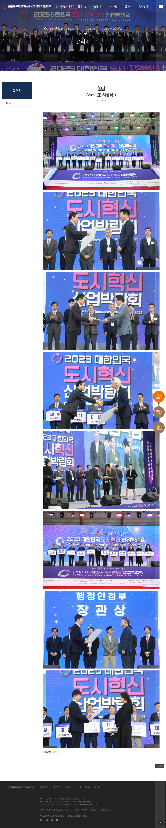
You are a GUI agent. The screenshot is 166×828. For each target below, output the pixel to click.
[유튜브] (57, 820)
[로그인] (160, 815)
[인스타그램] (47, 820)
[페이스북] (41, 820)
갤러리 (128, 6)
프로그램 (112, 6)
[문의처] (160, 808)
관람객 (97, 6)
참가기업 (82, 6)
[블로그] (52, 820)
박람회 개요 (67, 6)
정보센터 (143, 6)
